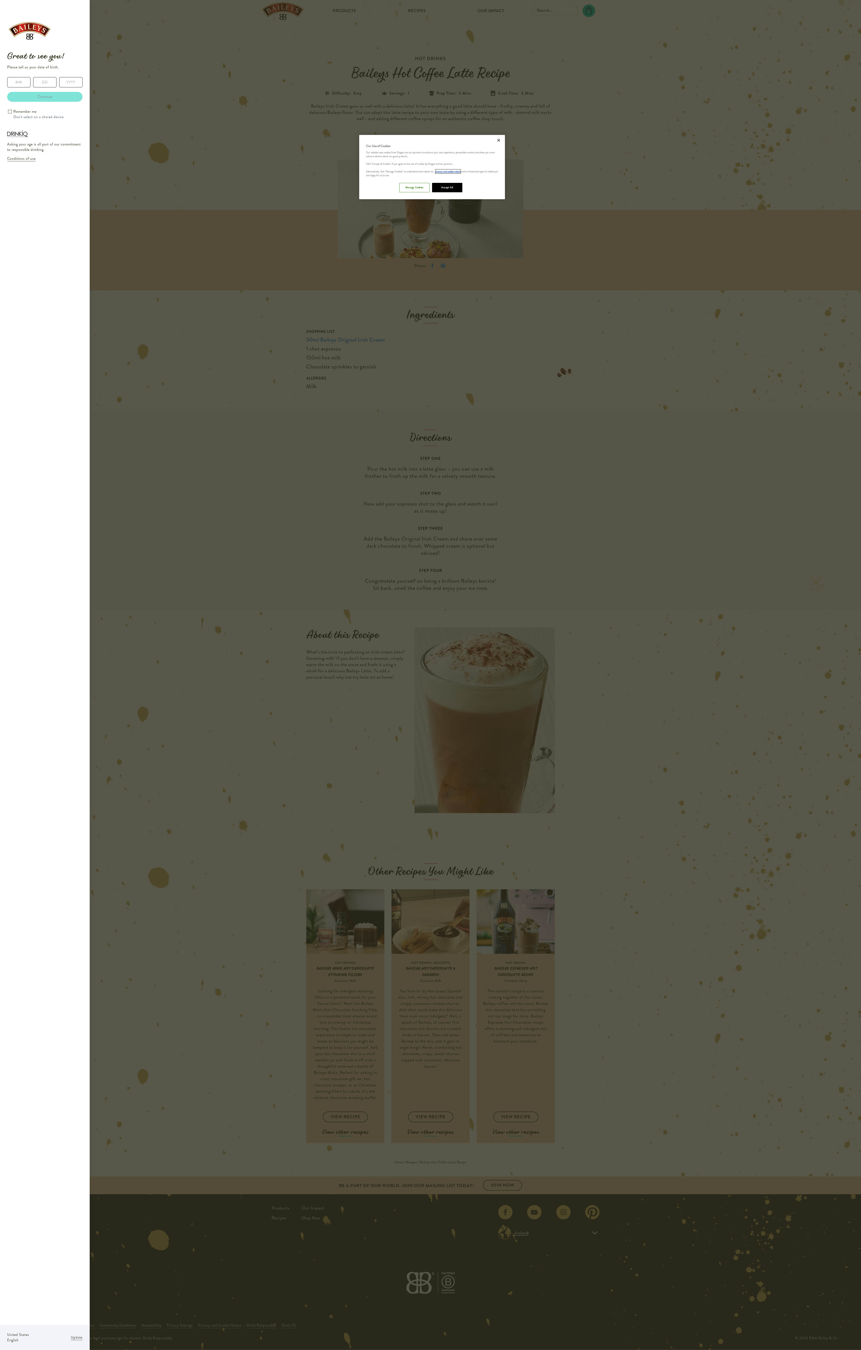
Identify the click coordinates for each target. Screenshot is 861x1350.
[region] (432, 167)
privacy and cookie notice (448, 171)
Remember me (25, 111)
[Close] (499, 140)
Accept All (447, 187)
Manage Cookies (414, 187)
